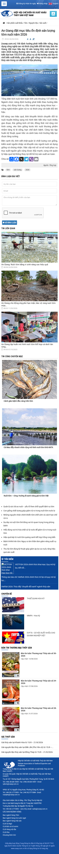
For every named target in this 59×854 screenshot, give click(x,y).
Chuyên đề (6, 594)
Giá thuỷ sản (8, 736)
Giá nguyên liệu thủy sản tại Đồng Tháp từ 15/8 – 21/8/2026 (27, 752)
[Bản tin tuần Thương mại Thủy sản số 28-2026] (10, 719)
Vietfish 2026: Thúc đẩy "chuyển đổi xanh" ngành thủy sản (25, 586)
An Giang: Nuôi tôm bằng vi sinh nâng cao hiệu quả (24, 264)
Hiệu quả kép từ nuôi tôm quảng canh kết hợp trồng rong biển (29, 537)
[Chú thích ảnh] (29, 80)
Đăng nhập (43, 3)
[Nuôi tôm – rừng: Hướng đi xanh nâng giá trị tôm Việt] (29, 474)
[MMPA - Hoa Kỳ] (13, 621)
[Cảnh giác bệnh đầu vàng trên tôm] (29, 377)
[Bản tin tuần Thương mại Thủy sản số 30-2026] (10, 664)
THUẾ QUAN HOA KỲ (35, 598)
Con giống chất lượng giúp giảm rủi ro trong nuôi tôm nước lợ (29, 511)
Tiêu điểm (8, 559)
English (55, 3)
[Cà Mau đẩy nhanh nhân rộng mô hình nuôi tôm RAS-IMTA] (29, 426)
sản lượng (17, 170)
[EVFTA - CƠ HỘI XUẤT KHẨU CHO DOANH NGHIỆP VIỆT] (13, 638)
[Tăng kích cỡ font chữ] (33, 39)
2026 (27, 170)
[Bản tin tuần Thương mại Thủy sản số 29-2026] (10, 692)
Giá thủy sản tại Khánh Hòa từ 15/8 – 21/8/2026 (22, 742)
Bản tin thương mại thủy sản (16, 647)
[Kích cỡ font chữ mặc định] (30, 39)
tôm (8, 170)
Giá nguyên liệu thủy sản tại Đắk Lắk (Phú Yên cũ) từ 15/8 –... (27, 747)
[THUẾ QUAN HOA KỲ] (13, 604)
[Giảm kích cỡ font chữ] (28, 39)
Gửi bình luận (10, 223)
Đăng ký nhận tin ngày (27, 3)
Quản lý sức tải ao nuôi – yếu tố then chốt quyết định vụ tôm (28, 506)
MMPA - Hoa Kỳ (33, 616)
